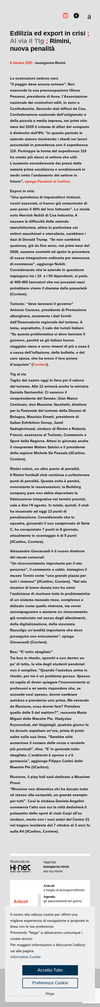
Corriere (40, 364)
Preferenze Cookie (50, 982)
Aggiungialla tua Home (56, 866)
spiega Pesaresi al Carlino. (48, 181)
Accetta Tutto (50, 970)
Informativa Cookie (25, 957)
